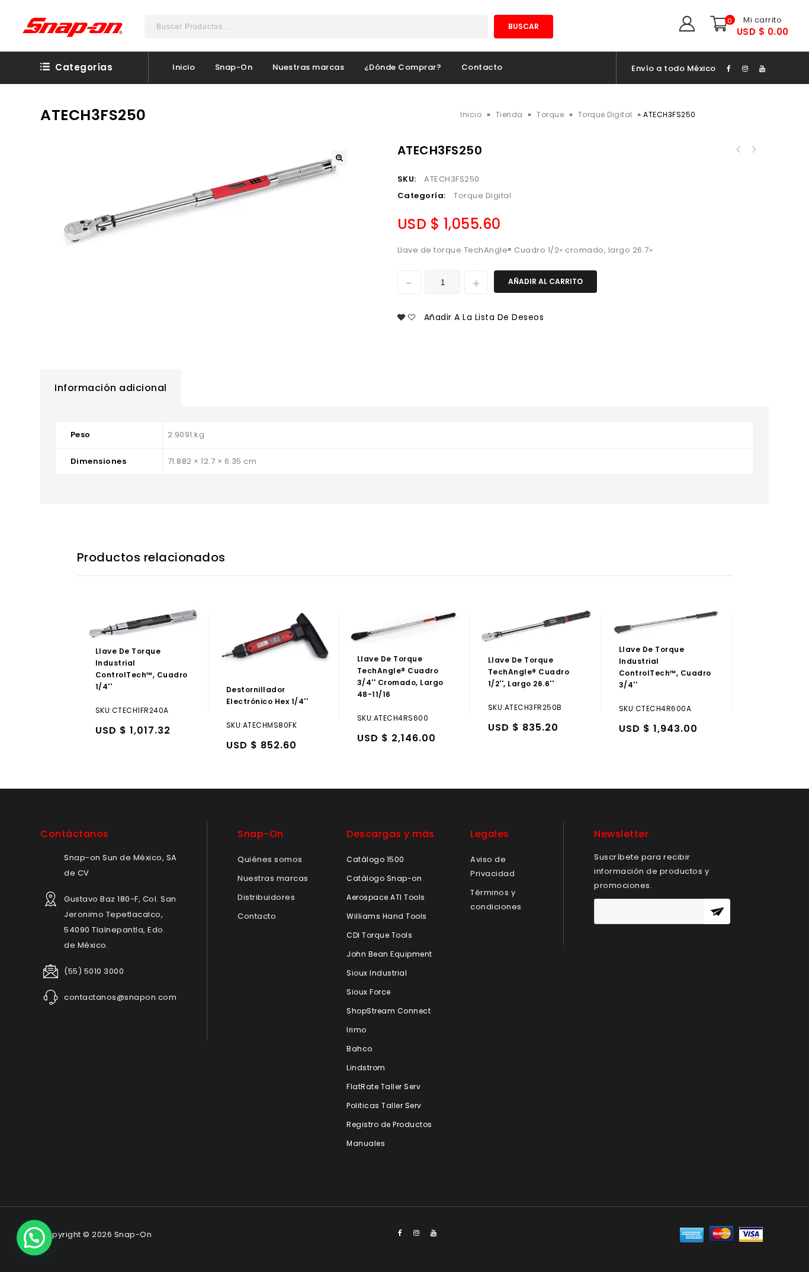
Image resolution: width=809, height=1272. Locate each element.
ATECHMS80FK (737, 149)
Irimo (356, 1030)
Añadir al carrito (545, 281)
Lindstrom (366, 1068)
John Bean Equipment (389, 954)
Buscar (523, 26)
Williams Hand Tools (386, 916)
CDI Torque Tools (379, 935)
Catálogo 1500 (375, 859)
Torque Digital (605, 114)
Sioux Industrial (376, 973)
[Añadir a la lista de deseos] (130, 735)
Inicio (183, 67)
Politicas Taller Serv (384, 1105)
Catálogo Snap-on (384, 878)
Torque (550, 114)
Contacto (482, 67)
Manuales (365, 1143)
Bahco (359, 1049)
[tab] (110, 388)
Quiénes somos (270, 859)
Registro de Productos (389, 1124)
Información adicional (110, 388)
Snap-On (234, 67)
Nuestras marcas (308, 67)
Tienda (509, 114)
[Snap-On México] (73, 27)
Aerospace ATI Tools (385, 897)
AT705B (753, 149)
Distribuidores (266, 897)
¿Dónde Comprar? (403, 67)
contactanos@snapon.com (120, 997)
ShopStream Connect (388, 1011)
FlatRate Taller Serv (383, 1086)
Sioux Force (368, 992)
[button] (34, 1237)
